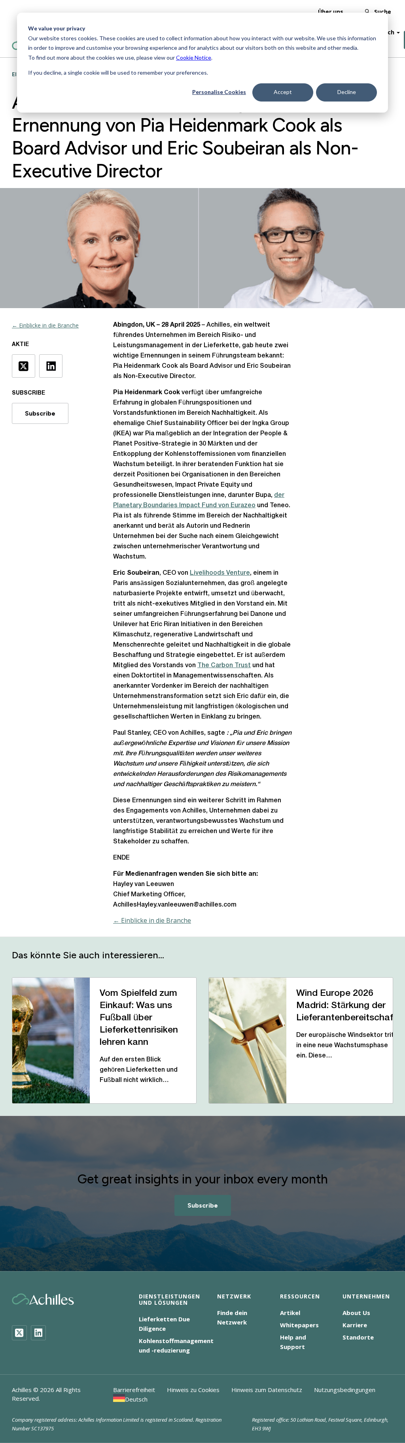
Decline (346, 91)
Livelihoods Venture (220, 573)
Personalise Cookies (219, 91)
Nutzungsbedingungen (344, 1390)
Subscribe (40, 413)
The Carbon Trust (224, 665)
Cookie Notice (193, 57)
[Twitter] (19, 1332)
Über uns (330, 11)
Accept (283, 91)
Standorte (358, 1337)
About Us (356, 1313)
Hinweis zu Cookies (193, 1390)
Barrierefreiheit (134, 1390)
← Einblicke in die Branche (45, 325)
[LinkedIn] (38, 1332)
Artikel (290, 1313)
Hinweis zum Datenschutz (266, 1390)
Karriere (355, 1325)
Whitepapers (299, 1325)
